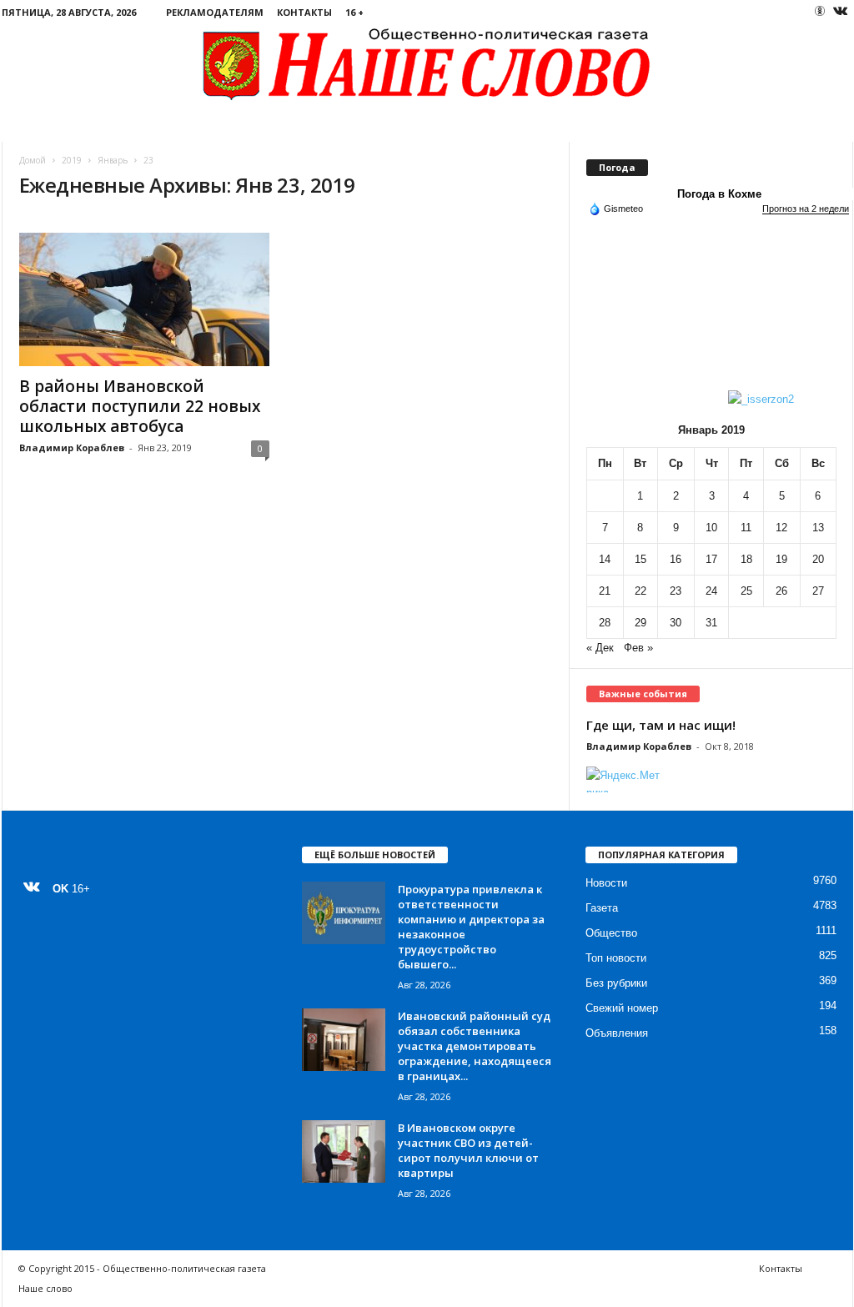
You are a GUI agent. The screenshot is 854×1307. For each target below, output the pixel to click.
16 (675, 559)
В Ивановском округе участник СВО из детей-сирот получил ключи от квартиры (468, 1150)
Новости (606, 883)
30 (675, 622)
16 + (354, 12)
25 (746, 591)
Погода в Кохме (719, 194)
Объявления (616, 1033)
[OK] (820, 11)
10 (711, 527)
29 (640, 622)
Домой (32, 160)
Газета (601, 908)
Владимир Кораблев (71, 447)
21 (604, 591)
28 (604, 622)
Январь (113, 160)
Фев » (638, 647)
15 (640, 559)
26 (781, 591)
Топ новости (615, 958)
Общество (611, 933)
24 (711, 591)
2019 (72, 160)
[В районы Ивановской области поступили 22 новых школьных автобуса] (144, 299)
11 (746, 527)
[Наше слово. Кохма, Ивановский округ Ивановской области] (427, 63)
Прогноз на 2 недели (805, 209)
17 (711, 559)
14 (604, 559)
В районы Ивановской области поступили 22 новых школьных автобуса (139, 406)
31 (711, 622)
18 (746, 559)
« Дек (600, 647)
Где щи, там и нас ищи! (661, 724)
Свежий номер (621, 1008)
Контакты (304, 12)
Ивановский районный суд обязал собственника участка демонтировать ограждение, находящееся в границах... (474, 1045)
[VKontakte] (841, 12)
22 (640, 591)
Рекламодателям (215, 12)
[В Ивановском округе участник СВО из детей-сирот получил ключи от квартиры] (343, 1151)
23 (675, 591)
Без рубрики (616, 983)
